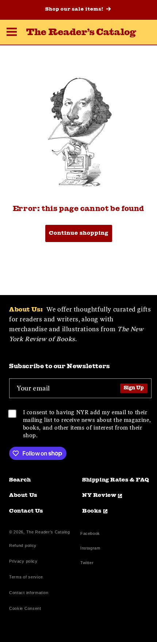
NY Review (99, 495)
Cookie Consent (25, 608)
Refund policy (23, 545)
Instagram (90, 549)
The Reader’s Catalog (48, 532)
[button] (12, 33)
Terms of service (26, 577)
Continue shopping (78, 233)
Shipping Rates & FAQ (115, 480)
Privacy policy (23, 561)
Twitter (88, 563)
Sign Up (134, 388)
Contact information (28, 592)
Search (20, 480)
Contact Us (26, 511)
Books (92, 511)
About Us (23, 495)
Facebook (90, 534)
